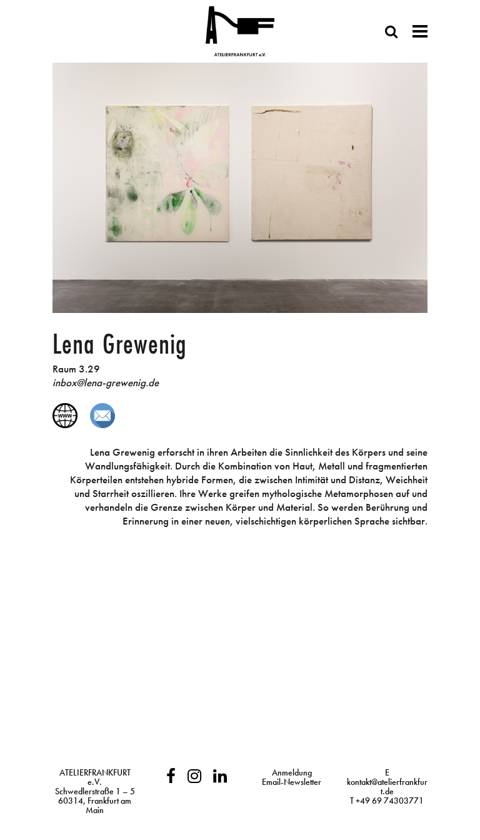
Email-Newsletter (291, 781)
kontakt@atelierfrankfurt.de (387, 786)
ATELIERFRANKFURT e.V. (95, 777)
